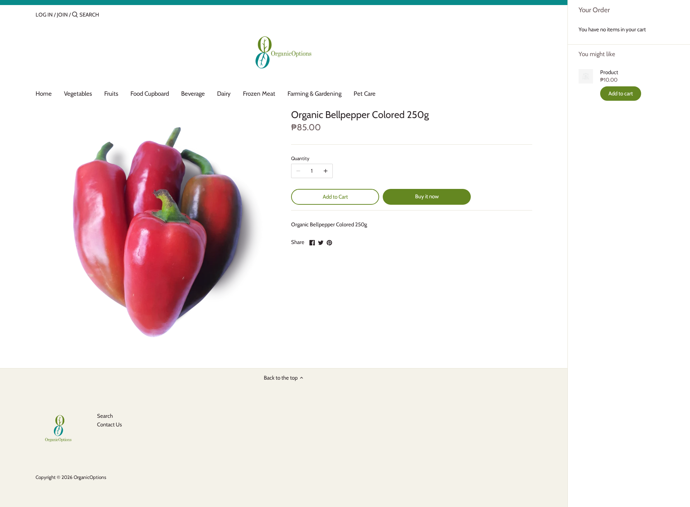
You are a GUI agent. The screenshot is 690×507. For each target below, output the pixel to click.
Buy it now (427, 196)
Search (105, 416)
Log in (44, 15)
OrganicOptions (90, 477)
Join (62, 15)
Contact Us (109, 424)
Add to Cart (335, 197)
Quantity (300, 158)
